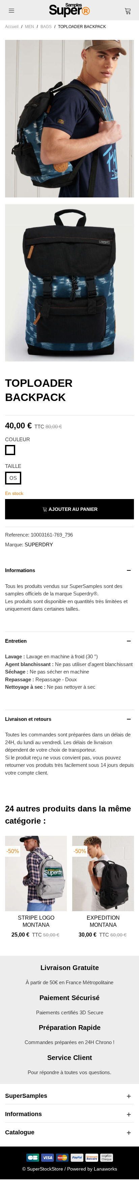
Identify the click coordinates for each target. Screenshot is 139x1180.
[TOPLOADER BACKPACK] (69, 193)
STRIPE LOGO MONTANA (36, 921)
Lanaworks (105, 1169)
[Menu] (11, 10)
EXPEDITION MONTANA (103, 921)
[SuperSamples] (69, 10)
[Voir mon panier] (127, 10)
